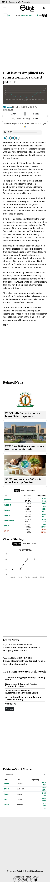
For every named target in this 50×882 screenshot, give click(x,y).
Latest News (19, 877)
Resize (36, 114)
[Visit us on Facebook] (14, 879)
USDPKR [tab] (34, 544)
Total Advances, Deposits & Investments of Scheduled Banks (21, 691)
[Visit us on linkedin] (23, 879)
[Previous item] (43, 15)
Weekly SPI (10, 703)
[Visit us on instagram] (31, 879)
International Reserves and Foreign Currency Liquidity (23, 698)
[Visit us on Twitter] (19, 879)
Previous (9, 709)
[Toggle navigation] (5, 8)
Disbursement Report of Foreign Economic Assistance (21, 685)
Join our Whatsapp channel (26, 118)
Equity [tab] (17, 490)
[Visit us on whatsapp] (27, 879)
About (28, 877)
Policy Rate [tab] (17, 544)
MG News (7, 107)
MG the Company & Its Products (16, 2)
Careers (36, 877)
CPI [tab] (28, 544)
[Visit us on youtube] (35, 879)
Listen (13, 114)
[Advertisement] (25, 43)
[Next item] (46, 15)
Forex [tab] (22, 490)
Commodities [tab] (30, 490)
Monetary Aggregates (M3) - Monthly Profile (25, 678)
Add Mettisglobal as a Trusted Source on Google (25, 123)
